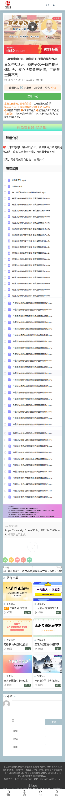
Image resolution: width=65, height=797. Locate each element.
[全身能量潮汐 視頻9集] (17, 664)
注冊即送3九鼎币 (42, 103)
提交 (53, 721)
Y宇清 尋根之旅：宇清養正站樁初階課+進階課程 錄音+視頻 (16, 608)
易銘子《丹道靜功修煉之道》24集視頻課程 (17, 644)
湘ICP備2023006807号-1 (40, 788)
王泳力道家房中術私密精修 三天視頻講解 (47, 644)
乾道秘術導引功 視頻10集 (47, 680)
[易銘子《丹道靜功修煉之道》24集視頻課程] (17, 627)
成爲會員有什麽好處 (48, 110)
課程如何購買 (13, 110)
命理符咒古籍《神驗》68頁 (47, 571)
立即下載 (32, 96)
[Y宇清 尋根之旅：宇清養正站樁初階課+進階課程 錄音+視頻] (17, 591)
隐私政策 (32, 785)
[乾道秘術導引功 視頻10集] (48, 664)
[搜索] (47, 5)
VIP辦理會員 (29, 110)
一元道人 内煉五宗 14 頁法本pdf (47, 608)
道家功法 (30, 80)
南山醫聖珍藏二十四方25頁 (17, 571)
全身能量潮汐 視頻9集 (16, 680)
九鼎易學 (8, 5)
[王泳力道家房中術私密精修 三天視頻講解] (48, 627)
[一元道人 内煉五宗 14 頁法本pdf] (48, 591)
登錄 (53, 88)
